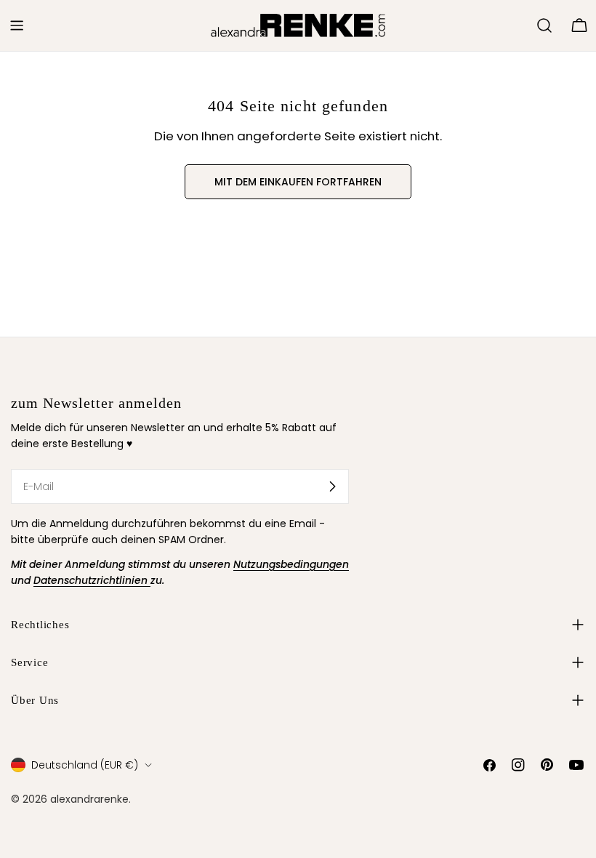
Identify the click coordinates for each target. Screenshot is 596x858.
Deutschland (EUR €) (84, 765)
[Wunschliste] (518, 25)
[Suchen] (544, 25)
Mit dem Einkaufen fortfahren (298, 182)
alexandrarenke (89, 799)
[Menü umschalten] (16, 25)
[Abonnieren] (332, 486)
